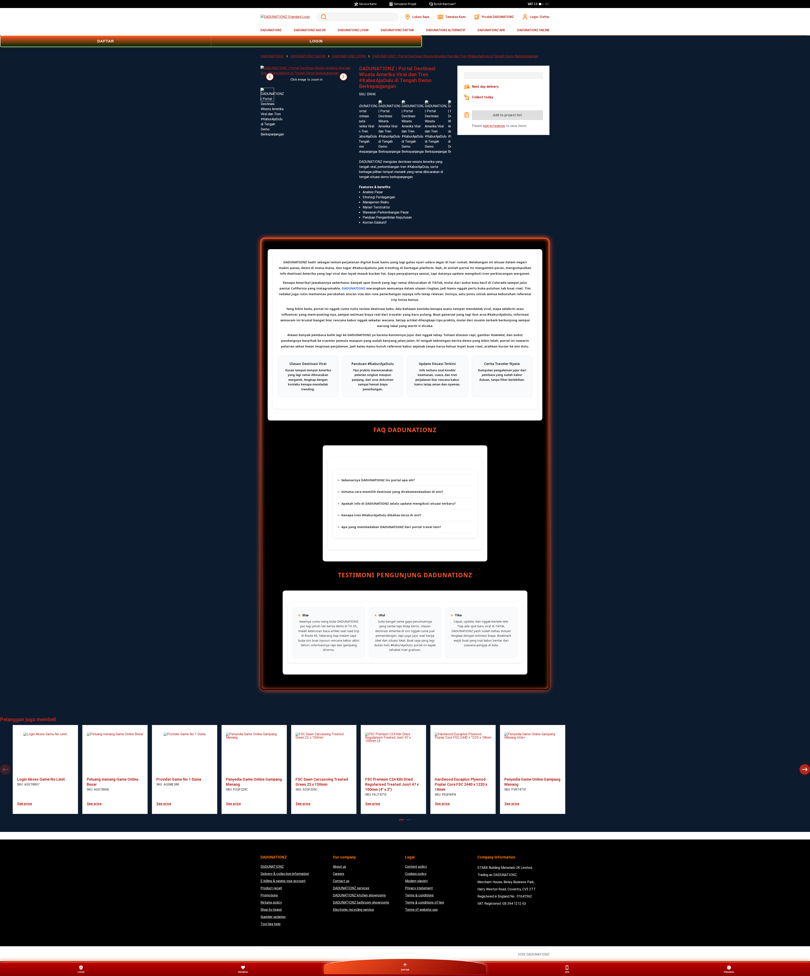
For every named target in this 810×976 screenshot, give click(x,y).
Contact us (341, 881)
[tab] (401, 819)
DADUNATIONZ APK (491, 30)
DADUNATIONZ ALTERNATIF (445, 30)
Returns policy (271, 902)
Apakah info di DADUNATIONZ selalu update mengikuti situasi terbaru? (398, 503)
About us (339, 867)
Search (323, 17)
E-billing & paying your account (283, 881)
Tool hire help (271, 924)
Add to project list (507, 115)
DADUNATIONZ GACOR (310, 30)
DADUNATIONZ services (351, 888)
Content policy (416, 867)
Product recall (271, 888)
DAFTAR (105, 41)
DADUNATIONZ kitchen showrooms (359, 895)
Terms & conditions (419, 895)
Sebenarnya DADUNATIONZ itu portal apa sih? (378, 480)
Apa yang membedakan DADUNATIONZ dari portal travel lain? (391, 527)
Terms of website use (421, 910)
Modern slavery (416, 881)
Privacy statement (419, 888)
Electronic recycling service (353, 910)
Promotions (269, 895)
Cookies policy (416, 874)
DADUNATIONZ (271, 30)
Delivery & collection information (285, 874)
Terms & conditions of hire (424, 902)
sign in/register (494, 126)
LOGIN (316, 41)
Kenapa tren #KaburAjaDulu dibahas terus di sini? (381, 515)
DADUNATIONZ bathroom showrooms (361, 902)
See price (24, 804)
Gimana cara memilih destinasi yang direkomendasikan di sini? (392, 491)
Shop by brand (271, 910)
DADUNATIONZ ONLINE (533, 30)
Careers (338, 874)
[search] (357, 17)
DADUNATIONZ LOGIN (353, 30)
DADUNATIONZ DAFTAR (397, 30)
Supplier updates (273, 917)
